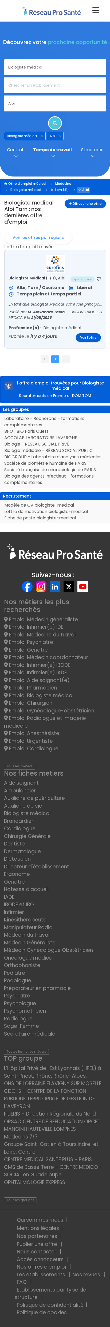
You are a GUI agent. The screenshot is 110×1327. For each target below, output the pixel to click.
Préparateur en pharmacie (37, 988)
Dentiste (14, 843)
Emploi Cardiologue (33, 748)
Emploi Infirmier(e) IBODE (39, 665)
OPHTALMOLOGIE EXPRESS (34, 1182)
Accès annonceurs (41, 1259)
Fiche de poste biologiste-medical (40, 518)
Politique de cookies (42, 1312)
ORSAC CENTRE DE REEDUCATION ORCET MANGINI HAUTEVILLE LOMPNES (52, 1125)
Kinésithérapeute (25, 919)
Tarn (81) (61, 189)
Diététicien (17, 859)
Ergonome (17, 874)
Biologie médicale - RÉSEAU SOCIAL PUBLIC (48, 450)
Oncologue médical (29, 957)
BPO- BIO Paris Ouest (26, 431)
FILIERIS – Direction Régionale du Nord (50, 1113)
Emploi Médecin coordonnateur (48, 657)
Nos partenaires (37, 1236)
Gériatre (14, 881)
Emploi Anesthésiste (33, 733)
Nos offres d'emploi (42, 1266)
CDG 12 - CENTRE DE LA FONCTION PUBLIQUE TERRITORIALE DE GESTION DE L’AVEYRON (49, 1099)
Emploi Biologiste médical (40, 695)
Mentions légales (38, 1228)
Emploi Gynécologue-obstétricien (51, 710)
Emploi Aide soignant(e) (39, 680)
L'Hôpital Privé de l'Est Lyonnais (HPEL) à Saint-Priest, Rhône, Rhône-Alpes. (52, 1072)
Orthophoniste (22, 965)
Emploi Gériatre (28, 650)
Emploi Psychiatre (30, 642)
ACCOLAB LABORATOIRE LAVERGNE (40, 438)
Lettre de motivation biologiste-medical (46, 511)
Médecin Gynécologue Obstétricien (48, 950)
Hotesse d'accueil (26, 889)
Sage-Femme (21, 1026)
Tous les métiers (19, 766)
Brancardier (18, 821)
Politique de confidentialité (50, 1305)
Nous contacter (37, 1251)
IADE (9, 897)
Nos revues (86, 1274)
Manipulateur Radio (28, 927)
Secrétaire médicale (29, 1033)
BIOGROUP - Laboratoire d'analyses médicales (52, 457)
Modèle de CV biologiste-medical (39, 505)
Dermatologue (22, 851)
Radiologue (18, 1018)
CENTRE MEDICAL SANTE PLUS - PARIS (48, 1159)
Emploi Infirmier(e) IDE (35, 627)
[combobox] (55, 67)
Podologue (17, 980)
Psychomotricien (25, 1011)
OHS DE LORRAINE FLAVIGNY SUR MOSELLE (52, 1083)
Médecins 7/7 (21, 1136)
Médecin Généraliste (30, 942)
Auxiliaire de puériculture (34, 798)
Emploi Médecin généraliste (43, 619)
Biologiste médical (25, 189)
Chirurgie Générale (27, 836)
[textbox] (55, 67)
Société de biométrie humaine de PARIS (45, 463)
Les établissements (41, 1274)
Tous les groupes (20, 1200)
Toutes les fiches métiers (26, 1051)
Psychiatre (17, 995)
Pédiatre (14, 973)
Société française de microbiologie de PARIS (50, 470)
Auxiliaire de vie (23, 805)
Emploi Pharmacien (32, 687)
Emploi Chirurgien (30, 703)
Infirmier (14, 912)
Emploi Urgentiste (30, 741)
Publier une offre (37, 1244)
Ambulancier (20, 790)
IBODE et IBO (19, 904)
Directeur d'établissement (36, 866)
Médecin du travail (28, 935)
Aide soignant (21, 783)
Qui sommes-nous (40, 1220)
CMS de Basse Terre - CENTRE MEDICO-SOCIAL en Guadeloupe (52, 1171)
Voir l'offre (88, 337)
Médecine (63, 183)
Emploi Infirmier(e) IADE (37, 672)
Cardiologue (20, 828)
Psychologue (20, 1003)
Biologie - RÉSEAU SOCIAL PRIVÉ (36, 444)
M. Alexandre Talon (46, 312)
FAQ (22, 1282)
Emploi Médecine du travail (42, 634)
